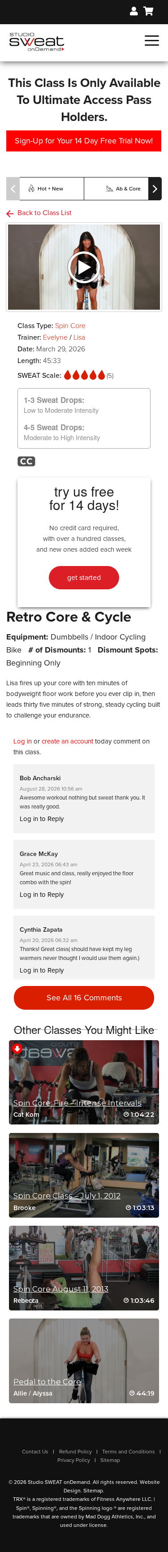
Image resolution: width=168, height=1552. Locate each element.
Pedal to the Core (47, 1381)
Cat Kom (26, 1115)
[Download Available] (17, 1048)
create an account (67, 741)
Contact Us (35, 1451)
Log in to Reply (42, 819)
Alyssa (42, 1393)
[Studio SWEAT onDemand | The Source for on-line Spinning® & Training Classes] (37, 41)
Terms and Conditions (128, 1451)
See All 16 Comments (84, 998)
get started (84, 577)
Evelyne (55, 337)
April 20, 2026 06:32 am (49, 940)
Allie (20, 1393)
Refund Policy (75, 1451)
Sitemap (110, 1460)
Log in (22, 741)
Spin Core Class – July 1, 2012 (67, 1195)
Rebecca (26, 1301)
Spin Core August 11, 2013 (60, 1288)
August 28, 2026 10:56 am (51, 789)
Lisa (79, 337)
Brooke (24, 1208)
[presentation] (13, 188)
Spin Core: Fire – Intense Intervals (77, 1102)
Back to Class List (44, 212)
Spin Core (70, 325)
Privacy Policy (73, 1460)
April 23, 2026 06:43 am (49, 864)
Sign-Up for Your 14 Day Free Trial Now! (84, 141)
